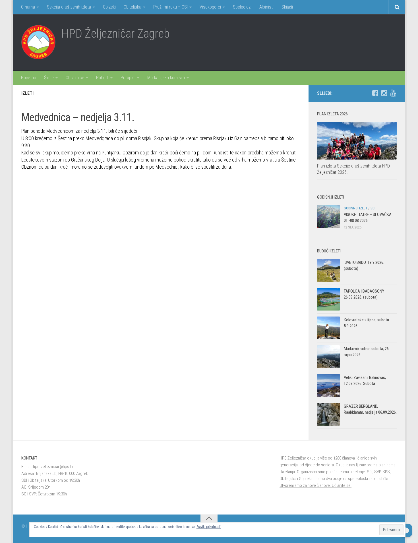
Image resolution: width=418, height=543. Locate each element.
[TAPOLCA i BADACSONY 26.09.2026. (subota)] (328, 299)
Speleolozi (242, 7)
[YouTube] (393, 93)
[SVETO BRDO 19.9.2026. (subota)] (328, 270)
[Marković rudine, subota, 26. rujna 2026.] (328, 356)
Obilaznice (75, 77)
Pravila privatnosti (208, 527)
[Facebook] (375, 93)
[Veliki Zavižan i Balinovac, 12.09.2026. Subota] (328, 385)
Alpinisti (266, 7)
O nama (28, 7)
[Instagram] (384, 93)
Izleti (27, 93)
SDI (373, 208)
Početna (28, 77)
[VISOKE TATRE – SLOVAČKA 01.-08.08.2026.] (328, 216)
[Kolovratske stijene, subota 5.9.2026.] (328, 328)
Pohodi (102, 77)
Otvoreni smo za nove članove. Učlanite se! (315, 485)
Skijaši (287, 7)
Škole (49, 77)
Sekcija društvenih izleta (69, 7)
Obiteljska (132, 7)
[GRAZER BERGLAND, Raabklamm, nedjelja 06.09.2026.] (328, 414)
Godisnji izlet (355, 208)
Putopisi (128, 77)
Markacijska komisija (166, 77)
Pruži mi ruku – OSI (170, 7)
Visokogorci (210, 7)
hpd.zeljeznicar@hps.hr (53, 466)
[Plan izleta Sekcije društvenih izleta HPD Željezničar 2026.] (357, 141)
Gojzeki (109, 7)
